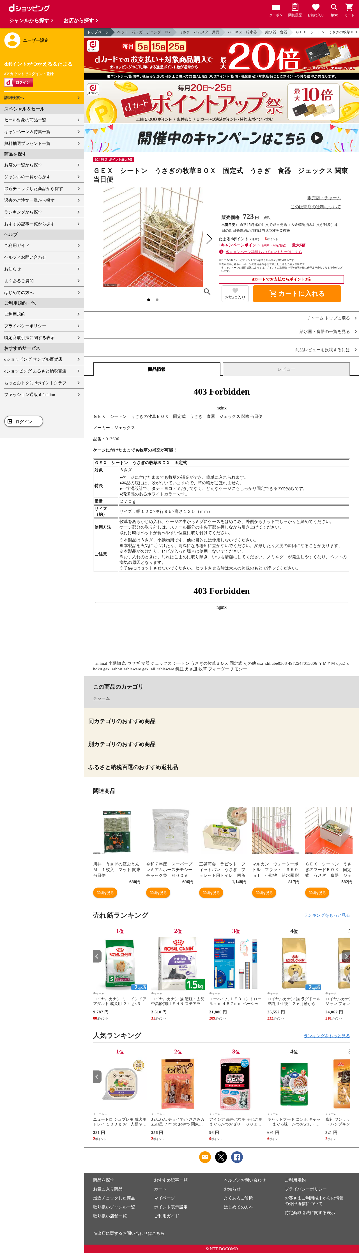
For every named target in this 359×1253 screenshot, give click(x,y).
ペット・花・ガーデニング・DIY (144, 32)
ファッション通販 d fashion (29, 394)
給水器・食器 (276, 32)
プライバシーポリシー (25, 326)
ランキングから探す (23, 212)
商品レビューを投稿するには (322, 350)
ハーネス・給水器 (242, 32)
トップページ (98, 32)
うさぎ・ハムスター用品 (199, 32)
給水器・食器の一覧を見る (325, 332)
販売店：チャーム (324, 198)
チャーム (101, 698)
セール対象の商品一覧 (25, 120)
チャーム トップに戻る (328, 318)
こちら (158, 1233)
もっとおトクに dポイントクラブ (35, 383)
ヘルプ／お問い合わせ (25, 257)
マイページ (164, 1198)
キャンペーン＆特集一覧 (27, 131)
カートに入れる (297, 294)
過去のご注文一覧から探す (29, 200)
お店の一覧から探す (23, 165)
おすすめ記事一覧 (171, 1180)
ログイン (23, 422)
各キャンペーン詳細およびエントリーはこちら (264, 252)
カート (160, 1189)
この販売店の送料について (316, 207)
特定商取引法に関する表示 (29, 337)
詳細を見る (105, 893)
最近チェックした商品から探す (33, 188)
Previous (97, 956)
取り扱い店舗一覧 (110, 1216)
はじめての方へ (19, 292)
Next (346, 956)
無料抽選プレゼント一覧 (27, 143)
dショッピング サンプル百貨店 (33, 359)
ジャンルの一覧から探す (27, 177)
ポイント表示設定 (171, 1207)
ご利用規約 (14, 314)
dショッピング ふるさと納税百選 (35, 371)
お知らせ (12, 269)
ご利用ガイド (16, 245)
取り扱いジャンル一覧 (114, 1207)
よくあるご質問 (19, 281)
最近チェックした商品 (114, 1198)
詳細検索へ (14, 98)
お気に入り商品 (108, 1189)
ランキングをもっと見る (327, 915)
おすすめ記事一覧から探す (29, 224)
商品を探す (103, 1180)
